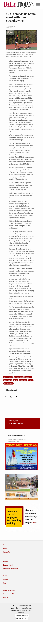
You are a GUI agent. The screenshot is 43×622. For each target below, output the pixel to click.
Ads (4, 545)
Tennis (31, 380)
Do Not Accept (21, 618)
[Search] (31, 4)
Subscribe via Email (9, 590)
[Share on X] (11, 396)
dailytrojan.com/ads (13, 441)
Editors (5, 561)
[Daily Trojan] (17, 4)
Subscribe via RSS (8, 594)
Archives (6, 576)
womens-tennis (8, 383)
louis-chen (28, 377)
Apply (5, 548)
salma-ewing (8, 380)
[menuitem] (31, 4)
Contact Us (6, 552)
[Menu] (37, 4)
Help (4, 583)
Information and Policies (10, 568)
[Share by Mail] (16, 396)
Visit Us (5, 597)
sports (15, 380)
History (5, 579)
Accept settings (22, 615)
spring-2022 (23, 380)
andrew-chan (8, 377)
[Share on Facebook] (5, 396)
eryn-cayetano (18, 377)
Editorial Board (7, 565)
